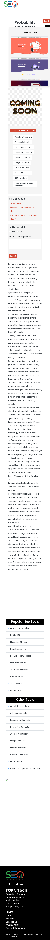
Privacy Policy (12, 924)
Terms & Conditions (15, 928)
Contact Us (11, 921)
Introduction (15, 203)
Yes (13, 232)
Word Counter (13, 903)
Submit (13, 256)
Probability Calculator (23, 137)
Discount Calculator (23, 173)
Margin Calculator (22, 162)
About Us (10, 918)
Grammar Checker (15, 897)
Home (9, 915)
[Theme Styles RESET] (47, 26)
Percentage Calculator (24, 147)
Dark (46, 21)
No (21, 232)
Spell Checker (13, 900)
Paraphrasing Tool (15, 906)
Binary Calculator (22, 168)
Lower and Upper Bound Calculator (24, 184)
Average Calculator (22, 157)
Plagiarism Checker (15, 894)
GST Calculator (21, 178)
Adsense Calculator (23, 142)
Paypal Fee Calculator (23, 152)
